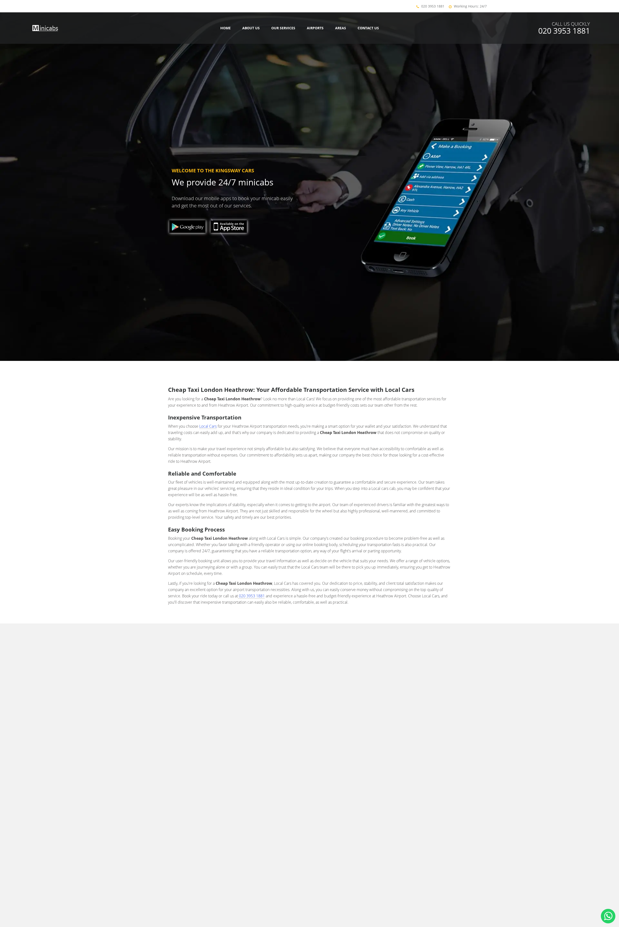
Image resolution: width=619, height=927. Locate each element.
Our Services (283, 28)
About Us (251, 28)
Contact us (368, 28)
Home (225, 28)
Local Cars (208, 426)
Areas (340, 28)
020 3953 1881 (432, 6)
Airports (315, 28)
